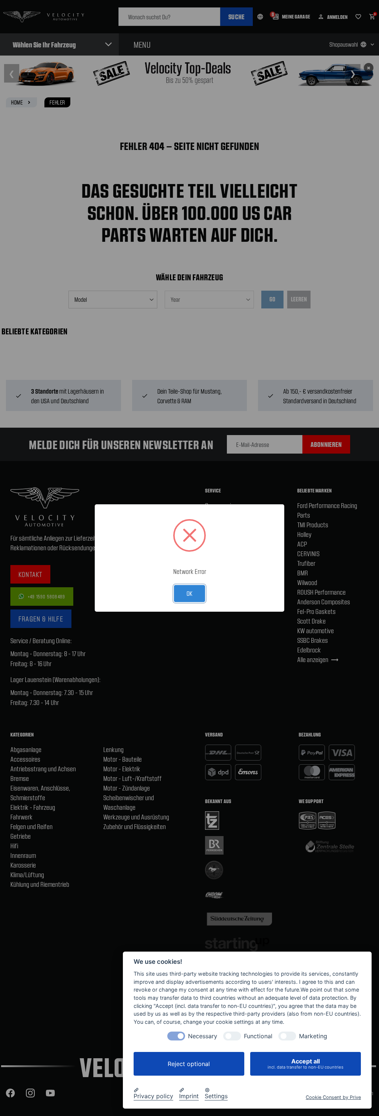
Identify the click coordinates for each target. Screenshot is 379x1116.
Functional (258, 1036)
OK (189, 593)
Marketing (313, 1036)
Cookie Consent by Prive (333, 1097)
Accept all (305, 1063)
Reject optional (189, 1063)
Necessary (202, 1036)
